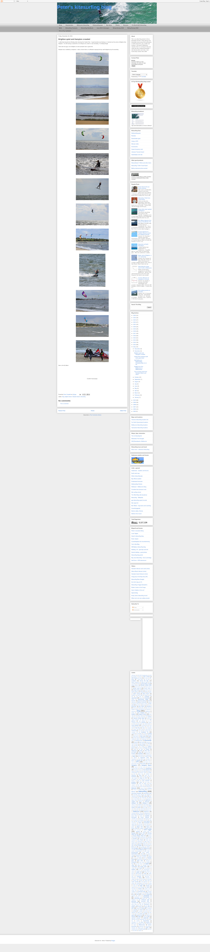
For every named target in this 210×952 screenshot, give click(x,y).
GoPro (132, 761)
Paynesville (139, 841)
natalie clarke (134, 824)
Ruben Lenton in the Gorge (138, 587)
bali (149, 700)
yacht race (149, 929)
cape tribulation (142, 721)
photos (139, 844)
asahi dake (138, 696)
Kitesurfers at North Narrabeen (143, 245)
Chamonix (143, 722)
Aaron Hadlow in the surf (137, 590)
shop (132, 876)
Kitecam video (135, 144)
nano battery (147, 821)
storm (148, 887)
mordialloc (147, 815)
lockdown (144, 806)
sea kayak (139, 868)
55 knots (148, 679)
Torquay (140, 906)
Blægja (132, 709)
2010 (134, 400)
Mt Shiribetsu (141, 820)
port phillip (133, 849)
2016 (134, 335)
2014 (134, 340)
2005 (134, 411)
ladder (150, 796)
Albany (146, 691)
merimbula (133, 813)
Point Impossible (147, 845)
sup (134, 894)
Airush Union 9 (148, 688)
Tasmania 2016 (145, 901)
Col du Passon (141, 726)
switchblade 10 (147, 895)
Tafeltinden (133, 899)
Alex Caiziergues (141, 692)
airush (138, 683)
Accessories (134, 146)
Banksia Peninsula (141, 702)
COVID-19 (133, 730)
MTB (147, 820)
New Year (146, 824)
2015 (134, 338)
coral (142, 729)
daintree (141, 734)
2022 (134, 322)
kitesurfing (83, 396)
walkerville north (134, 919)
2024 (134, 317)
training (143, 908)
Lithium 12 (134, 803)
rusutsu (148, 862)
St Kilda (140, 885)
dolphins (138, 739)
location (139, 806)
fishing (135, 749)
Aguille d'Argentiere (135, 682)
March (136, 393)
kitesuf (148, 789)
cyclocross (136, 734)
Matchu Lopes (149, 810)
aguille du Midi (144, 682)
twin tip (145, 911)
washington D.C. (134, 922)
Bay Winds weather (136, 478)
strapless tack (147, 888)
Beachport (144, 705)
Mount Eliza (141, 818)
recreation (144, 855)
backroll (133, 700)
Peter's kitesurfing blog (84, 7)
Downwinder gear (136, 138)
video (139, 916)
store (137, 887)
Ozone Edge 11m (146, 838)
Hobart (132, 771)
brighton (133, 714)
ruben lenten (141, 862)
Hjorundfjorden (146, 769)
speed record (135, 884)
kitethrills (148, 794)
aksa (142, 691)
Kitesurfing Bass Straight (137, 579)
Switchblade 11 (137, 897)
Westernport (149, 923)
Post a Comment (64, 403)
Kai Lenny (147, 782)
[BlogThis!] (84, 394)
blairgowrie (142, 709)
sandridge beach (146, 865)
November (137, 351)
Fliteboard (134, 750)
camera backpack (135, 719)
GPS (137, 762)
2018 (134, 331)
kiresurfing (147, 785)
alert (136, 692)
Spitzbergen (143, 884)
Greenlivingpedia (135, 508)
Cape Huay (144, 719)
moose (141, 815)
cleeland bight (147, 723)
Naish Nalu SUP (138, 821)
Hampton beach (76, 396)
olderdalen (149, 837)
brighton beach (68, 396)
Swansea (133, 895)
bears (149, 705)
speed (150, 883)
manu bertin (149, 808)
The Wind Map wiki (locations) (139, 495)
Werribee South (141, 923)
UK (149, 911)
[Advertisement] (150, 643)
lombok (139, 807)
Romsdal (148, 860)
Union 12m (142, 913)
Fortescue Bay (147, 752)
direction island (136, 737)
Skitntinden (147, 877)
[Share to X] (86, 394)
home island (143, 771)
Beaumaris (133, 706)
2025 (134, 315)
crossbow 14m (134, 732)
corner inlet (147, 729)
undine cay (139, 912)
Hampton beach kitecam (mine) (139, 574)
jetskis (148, 779)
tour (132, 908)
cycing (145, 733)
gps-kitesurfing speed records (139, 500)
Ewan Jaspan (134, 538)
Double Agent (144, 739)
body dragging (140, 712)
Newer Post (61, 410)
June (136, 386)
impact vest (140, 773)
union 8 (148, 913)
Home (60, 25)
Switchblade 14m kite (136, 154)
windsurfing (148, 926)
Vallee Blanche (147, 915)
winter (147, 927)
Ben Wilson (142, 706)
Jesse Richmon (141, 779)
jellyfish (134, 779)
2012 (134, 344)
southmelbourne (139, 883)
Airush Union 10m (146, 685)
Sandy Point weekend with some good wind (141, 357)
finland (141, 747)
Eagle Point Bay (134, 743)
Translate (143, 76)
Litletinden (140, 804)
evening (143, 746)
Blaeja (137, 709)
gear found (140, 756)
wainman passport (136, 918)
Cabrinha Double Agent (139, 718)
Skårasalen (133, 877)
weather (148, 922)
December (137, 348)
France (133, 753)
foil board (133, 752)
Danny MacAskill (148, 734)
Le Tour (143, 798)
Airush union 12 (148, 686)
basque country (144, 703)
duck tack (141, 742)
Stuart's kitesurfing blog (137, 536)
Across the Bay (144, 680)
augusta (141, 698)
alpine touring (136, 693)
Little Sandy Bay (147, 804)
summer (148, 890)
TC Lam (142, 902)
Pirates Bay (145, 844)
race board (147, 853)
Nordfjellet (141, 828)
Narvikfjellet (147, 822)
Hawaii (148, 766)
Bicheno (134, 707)
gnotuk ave (139, 760)
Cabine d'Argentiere (142, 716)
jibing (138, 780)
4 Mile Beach (140, 679)
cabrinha (150, 716)
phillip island (133, 844)
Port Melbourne (145, 848)
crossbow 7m (144, 732)
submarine (141, 890)
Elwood (141, 745)
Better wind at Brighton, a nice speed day (144, 256)
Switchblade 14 (147, 897)
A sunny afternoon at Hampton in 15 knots (143, 278)
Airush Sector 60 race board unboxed (143, 187)
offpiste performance (142, 837)
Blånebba (133, 711)
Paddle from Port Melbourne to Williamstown (138, 368)
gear (134, 756)
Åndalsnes (133, 695)
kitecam (133, 788)
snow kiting (143, 879)
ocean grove (149, 834)
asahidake (146, 696)
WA (148, 916)
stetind (132, 887)
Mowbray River (148, 818)
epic (149, 745)
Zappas (140, 930)
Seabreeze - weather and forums (140, 470)
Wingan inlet (140, 927)
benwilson (149, 706)
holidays (137, 771)
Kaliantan (133, 783)
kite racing (143, 786)
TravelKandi (149, 908)
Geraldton (146, 756)
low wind (136, 808)
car (149, 721)
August (137, 381)
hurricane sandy (142, 772)
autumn (132, 699)
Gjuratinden (133, 759)
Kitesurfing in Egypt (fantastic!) (139, 584)
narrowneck (133, 822)
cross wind (140, 730)
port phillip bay (140, 849)
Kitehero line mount (136, 513)
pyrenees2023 (134, 852)
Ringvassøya (139, 859)
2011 (134, 346)
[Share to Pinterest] (89, 394)
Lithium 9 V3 (133, 804)
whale (134, 924)
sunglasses (133, 891)
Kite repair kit (134, 503)
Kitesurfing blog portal (137, 555)
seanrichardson (146, 869)
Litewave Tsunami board (137, 152)
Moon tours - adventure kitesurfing (140, 449)
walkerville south (143, 919)
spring (134, 885)
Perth (149, 842)
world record (142, 929)
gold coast (148, 760)
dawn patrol (143, 736)
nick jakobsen (147, 825)
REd (149, 855)
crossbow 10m (147, 730)
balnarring (133, 702)
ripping (145, 859)
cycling (150, 733)
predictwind (139, 851)
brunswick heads (139, 715)
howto (149, 771)
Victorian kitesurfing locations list (139, 419)
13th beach (133, 675)
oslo (140, 838)
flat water (141, 749)
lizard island (133, 806)
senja (145, 873)
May (136, 388)
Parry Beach (140, 840)
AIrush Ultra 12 (135, 685)
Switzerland (137, 898)
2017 (134, 333)
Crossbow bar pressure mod (138, 489)
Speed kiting (134, 592)
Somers (134, 880)
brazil (148, 712)
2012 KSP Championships (143, 675)
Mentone (146, 811)
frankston (140, 753)
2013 (134, 342)
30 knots (146, 678)
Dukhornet (148, 742)
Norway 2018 (141, 833)
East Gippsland (143, 743)
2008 (134, 404)
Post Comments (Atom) (95, 415)
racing (132, 855)
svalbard (148, 894)
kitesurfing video (148, 793)
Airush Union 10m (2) (139, 686)
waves (142, 922)
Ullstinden (133, 912)
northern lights (146, 831)
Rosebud (133, 862)
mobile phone (147, 814)
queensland (134, 853)
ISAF (145, 776)
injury (140, 775)
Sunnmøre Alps (141, 891)
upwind (133, 915)
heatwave (142, 768)
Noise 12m (140, 826)
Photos (118, 25)
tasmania (133, 901)
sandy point (143, 866)
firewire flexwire (148, 748)
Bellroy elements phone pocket (139, 168)
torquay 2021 (147, 906)
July (136, 384)
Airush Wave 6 (134, 691)
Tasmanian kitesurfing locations (139, 427)
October (137, 377)
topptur (133, 906)
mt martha (135, 820)
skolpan (133, 879)
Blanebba (148, 709)
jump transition (146, 780)
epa (146, 745)
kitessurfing (142, 789)
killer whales (140, 785)
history (140, 769)
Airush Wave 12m (146, 689)
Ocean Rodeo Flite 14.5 (139, 835)
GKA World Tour (141, 759)
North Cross (148, 828)
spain (146, 883)
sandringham (134, 866)
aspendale (134, 698)
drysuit (135, 742)
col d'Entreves (144, 725)
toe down (148, 905)
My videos (109, 25)
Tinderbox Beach (135, 905)
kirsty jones (133, 786)
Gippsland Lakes (144, 757)
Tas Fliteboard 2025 (144, 899)
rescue (150, 856)
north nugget (148, 830)
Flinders (147, 749)
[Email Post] (80, 394)
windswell (133, 927)
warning (138, 920)
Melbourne (136, 811)
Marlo (137, 810)
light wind (141, 800)
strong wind (134, 890)
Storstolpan (133, 888)
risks (149, 859)
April (136, 390)
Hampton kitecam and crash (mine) (140, 568)
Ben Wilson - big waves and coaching (141, 505)
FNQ (141, 750)
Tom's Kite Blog (135, 544)
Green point (142, 763)
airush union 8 (137, 688)
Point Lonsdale (142, 846)
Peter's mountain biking (137, 530)
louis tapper (145, 807)
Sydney (143, 898)
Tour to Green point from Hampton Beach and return (140, 373)
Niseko (132, 826)
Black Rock (147, 707)
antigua (145, 695)
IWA (149, 776)
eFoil (149, 743)
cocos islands (134, 725)
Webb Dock (133, 923)
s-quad (146, 863)
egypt (132, 745)
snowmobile (149, 879)
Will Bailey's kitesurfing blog (138, 547)
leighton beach (134, 800)
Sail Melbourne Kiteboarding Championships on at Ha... (140, 362)
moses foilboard (145, 817)
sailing (138, 865)
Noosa (148, 826)
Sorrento (140, 880)
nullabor (142, 834)
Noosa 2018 (134, 828)
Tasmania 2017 (135, 902)
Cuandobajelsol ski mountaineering (140, 541)
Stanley (148, 885)
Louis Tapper (134, 533)
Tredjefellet (135, 909)
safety (132, 865)
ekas (136, 745)
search (132, 870)
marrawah (142, 810)
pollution (148, 846)
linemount (147, 801)
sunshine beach (139, 892)
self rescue (138, 873)
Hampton (134, 765)
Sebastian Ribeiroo (146, 870)
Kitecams (125, 25)
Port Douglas (134, 848)
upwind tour (139, 915)
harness (136, 766)
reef (132, 856)
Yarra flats (135, 930)
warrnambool (146, 920)
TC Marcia (148, 902)
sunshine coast (148, 892)
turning (134, 911)
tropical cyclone (148, 909)
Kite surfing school (136, 492)
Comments (136, 610)
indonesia (133, 775)
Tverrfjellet (140, 911)
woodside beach (134, 929)
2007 (134, 407)
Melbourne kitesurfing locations (139, 425)
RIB (144, 858)
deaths (150, 736)
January (137, 397)
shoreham (139, 876)
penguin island (134, 842)
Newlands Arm (139, 825)
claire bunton (139, 723)
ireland (140, 776)
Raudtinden (138, 855)
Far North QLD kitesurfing (139, 25)
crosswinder (139, 733)
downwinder (148, 740)
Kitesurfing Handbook (87, 28)
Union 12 (136, 913)
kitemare (135, 789)
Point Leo (133, 846)
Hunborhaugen (134, 772)
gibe (151, 756)
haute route (142, 766)
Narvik (140, 822)
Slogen (137, 879)
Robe (132, 860)
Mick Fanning (140, 813)
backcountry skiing (143, 699)
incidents (148, 773)
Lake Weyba (149, 797)
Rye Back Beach (138, 863)
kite (138, 786)
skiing (140, 877)
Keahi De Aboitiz (143, 783)
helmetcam (149, 768)
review (140, 858)
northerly (138, 831)
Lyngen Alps (142, 808)
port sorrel (148, 849)
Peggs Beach (147, 841)
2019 (134, 329)
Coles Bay (137, 728)
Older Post (123, 410)
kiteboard (148, 786)
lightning (140, 801)
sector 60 (139, 872)
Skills (60, 28)
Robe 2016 (140, 860)
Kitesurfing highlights (65, 31)
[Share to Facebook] (87, 394)
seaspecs (138, 870)
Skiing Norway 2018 (132, 28)
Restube (133, 135)
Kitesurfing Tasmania (71, 28)
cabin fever (133, 716)
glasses (133, 760)
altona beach (146, 693)
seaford (133, 869)
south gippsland (144, 881)
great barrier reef (146, 761)
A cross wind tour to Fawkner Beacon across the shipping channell (144, 233)
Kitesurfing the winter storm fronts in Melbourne (145, 267)
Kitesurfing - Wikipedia (137, 497)
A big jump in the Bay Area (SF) (139, 576)
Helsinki (135, 769)
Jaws (150, 778)
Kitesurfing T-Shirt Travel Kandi (139, 165)
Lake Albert (135, 797)
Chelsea (150, 722)
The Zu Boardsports (136, 436)
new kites (140, 824)
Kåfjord (140, 782)
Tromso (141, 909)
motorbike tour (134, 818)
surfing (143, 894)
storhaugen (142, 887)
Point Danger (138, 845)
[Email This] (83, 394)
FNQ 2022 (147, 750)
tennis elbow (134, 904)
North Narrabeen (137, 829)
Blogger (113, 940)
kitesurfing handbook (136, 793)
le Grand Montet (136, 798)
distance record (144, 737)
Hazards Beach (134, 768)
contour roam (136, 729)
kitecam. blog (143, 788)
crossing (133, 733)
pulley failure (147, 851)
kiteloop (150, 788)
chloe (134, 723)
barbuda (150, 702)
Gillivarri (135, 757)
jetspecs (133, 780)
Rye (132, 863)
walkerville (146, 918)
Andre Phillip (139, 695)
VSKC (145, 916)
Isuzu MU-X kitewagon (103, 28)
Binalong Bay (141, 707)
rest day (135, 858)
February (137, 395)
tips (142, 905)
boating (132, 712)
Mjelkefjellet (141, 814)
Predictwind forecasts (136, 481)
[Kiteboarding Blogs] (140, 101)
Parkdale (133, 839)
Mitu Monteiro (134, 814)
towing (138, 908)
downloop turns (138, 740)
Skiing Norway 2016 (118, 28)
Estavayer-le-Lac (134, 746)
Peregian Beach (142, 842)
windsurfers (141, 926)
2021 (134, 324)
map (134, 810)
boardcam (147, 711)
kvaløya (145, 796)
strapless (140, 888)
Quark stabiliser (145, 852)
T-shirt (148, 898)
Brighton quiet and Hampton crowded (139, 353)
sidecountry (147, 876)
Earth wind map (135, 473)
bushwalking (147, 715)
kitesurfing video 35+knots (138, 794)
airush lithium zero (145, 683)
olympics (135, 838)
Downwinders (69, 25)
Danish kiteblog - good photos (139, 552)
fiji (137, 747)
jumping (133, 782)
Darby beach (135, 736)
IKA (134, 773)
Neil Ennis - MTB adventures (138, 560)
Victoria (133, 916)
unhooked (146, 912)
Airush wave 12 (137, 689)
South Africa (147, 880)
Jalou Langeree (134, 778)
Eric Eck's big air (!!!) (136, 582)
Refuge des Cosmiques (141, 856)
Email (133, 66)
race (142, 853)
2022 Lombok (146, 676)
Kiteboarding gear (98, 25)
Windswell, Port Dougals (137, 438)
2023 (134, 320)
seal (140, 869)
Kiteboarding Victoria (136, 484)
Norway (133, 833)
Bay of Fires (138, 705)
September (138, 379)
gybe (149, 763)
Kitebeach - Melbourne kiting (138, 486)
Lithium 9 (145, 803)
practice (133, 851)
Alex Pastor (149, 692)
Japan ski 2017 (143, 778)
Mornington (134, 817)
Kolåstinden (133, 796)
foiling (139, 752)
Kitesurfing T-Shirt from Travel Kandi (144, 198)
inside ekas (147, 775)
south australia (135, 881)
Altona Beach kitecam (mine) (138, 571)
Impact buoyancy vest (137, 149)
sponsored (149, 884)
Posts (135, 607)
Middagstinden (147, 813)
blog (63, 396)
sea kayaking (147, 868)
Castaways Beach (135, 722)
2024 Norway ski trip (136, 678)
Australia (147, 698)
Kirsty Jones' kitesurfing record (139, 595)
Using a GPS (134, 141)
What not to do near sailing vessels (140, 598)
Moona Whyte (134, 815)
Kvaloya (140, 796)
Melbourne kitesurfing (83, 25)
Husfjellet (150, 772)
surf (138, 894)
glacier (148, 759)
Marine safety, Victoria (137, 511)
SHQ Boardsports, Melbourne (139, 441)
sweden (139, 895)
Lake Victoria (142, 797)
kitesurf (133, 791)
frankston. (148, 753)
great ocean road (134, 763)
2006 (134, 409)
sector (132, 872)
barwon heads (136, 703)
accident (133, 680)
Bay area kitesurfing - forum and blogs (141, 557)
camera (148, 718)
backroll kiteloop (142, 700)
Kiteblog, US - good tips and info (139, 549)
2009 (134, 402)
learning (148, 798)
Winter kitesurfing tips (137, 476)
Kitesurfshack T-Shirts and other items (141, 163)
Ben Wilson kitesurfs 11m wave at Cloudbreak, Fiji (144, 221)
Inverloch (133, 776)
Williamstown (142, 924)
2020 (134, 326)
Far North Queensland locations (139, 422)
